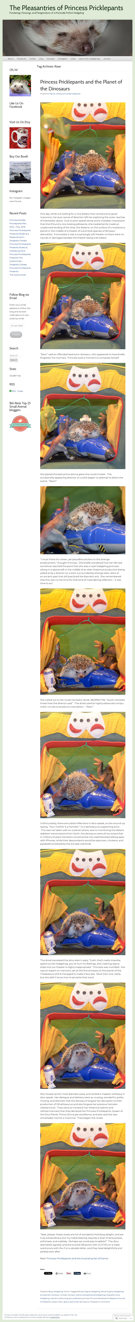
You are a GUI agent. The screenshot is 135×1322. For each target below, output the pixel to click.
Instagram (62, 59)
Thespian (94, 1302)
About (10, 59)
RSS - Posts (17, 391)
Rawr (60, 1302)
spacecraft (74, 1302)
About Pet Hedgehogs (89, 59)
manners (54, 1298)
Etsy (41, 59)
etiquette (110, 1295)
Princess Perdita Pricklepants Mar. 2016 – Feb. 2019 (18, 223)
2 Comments (104, 1302)
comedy (63, 1295)
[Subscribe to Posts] (10, 391)
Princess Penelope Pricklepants (103, 1298)
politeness (77, 1298)
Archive (107, 59)
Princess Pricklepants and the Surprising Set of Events (77, 1258)
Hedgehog (58, 1292)
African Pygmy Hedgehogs (112, 1292)
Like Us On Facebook (16, 105)
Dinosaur (71, 1295)
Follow (16, 334)
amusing (55, 1295)
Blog (51, 1292)
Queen (54, 1302)
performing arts (65, 1298)
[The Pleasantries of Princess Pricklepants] (67, 38)
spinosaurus (84, 1302)
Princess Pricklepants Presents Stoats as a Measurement (20, 247)
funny (117, 1295)
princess (85, 1298)
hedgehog (44, 1298)
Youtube (50, 59)
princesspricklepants (71, 94)
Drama (78, 1295)
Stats (73, 59)
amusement (45, 1295)
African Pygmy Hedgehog (89, 1292)
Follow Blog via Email (19, 296)
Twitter (32, 59)
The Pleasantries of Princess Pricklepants (66, 8)
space (66, 1302)
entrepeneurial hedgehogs (94, 1295)
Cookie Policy (55, 1317)
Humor (67, 1292)
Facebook (21, 59)
